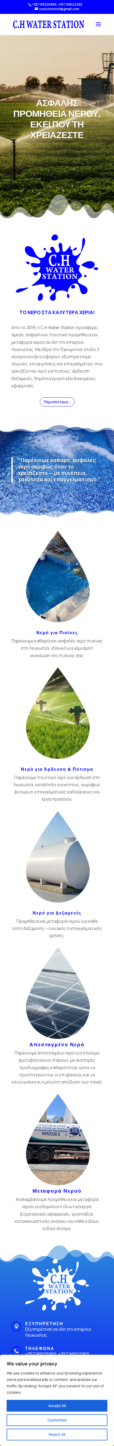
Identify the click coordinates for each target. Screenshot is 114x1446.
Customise (57, 1420)
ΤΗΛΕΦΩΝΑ (39, 1348)
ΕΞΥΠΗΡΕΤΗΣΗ (44, 1323)
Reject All (57, 1434)
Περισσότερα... (57, 401)
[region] (57, 1400)
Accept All (57, 1405)
